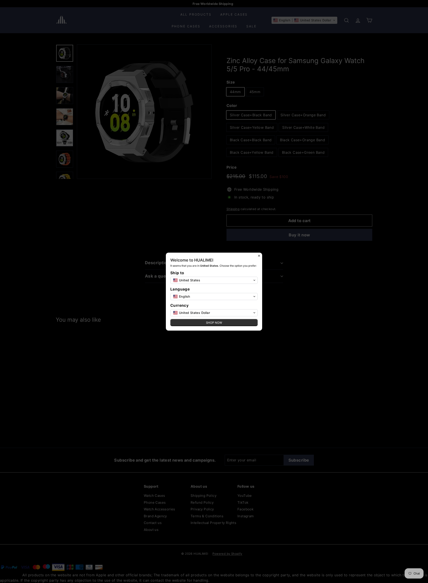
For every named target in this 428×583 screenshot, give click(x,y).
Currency (179, 305)
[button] (214, 280)
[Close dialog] (259, 256)
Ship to (177, 273)
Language (180, 289)
